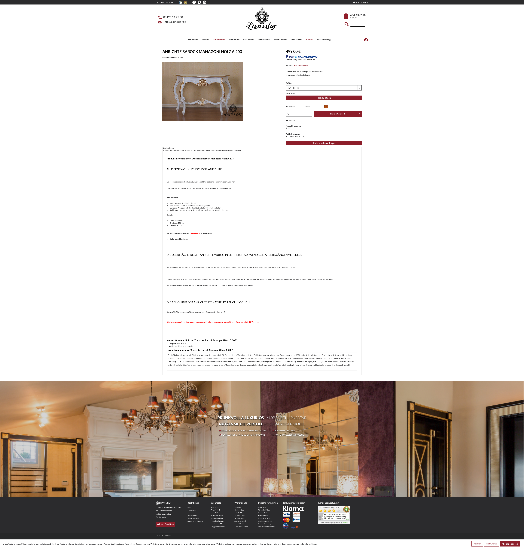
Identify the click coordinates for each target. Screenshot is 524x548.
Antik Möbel (215, 510)
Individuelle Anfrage (324, 143)
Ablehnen (477, 544)
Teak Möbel (215, 507)
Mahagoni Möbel (217, 515)
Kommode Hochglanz (266, 524)
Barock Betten (263, 513)
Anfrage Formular (365, 40)
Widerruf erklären (165, 524)
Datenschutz (192, 515)
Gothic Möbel (239, 510)
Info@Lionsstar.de (175, 21)
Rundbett (237, 507)
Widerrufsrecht (193, 518)
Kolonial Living (239, 515)
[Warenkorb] (346, 16)
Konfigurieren (491, 544)
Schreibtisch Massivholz (266, 527)
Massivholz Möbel (217, 518)
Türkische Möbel (264, 510)
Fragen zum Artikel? (177, 343)
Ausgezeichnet (166, 2)
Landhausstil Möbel (218, 524)
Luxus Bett (262, 507)
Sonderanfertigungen (195, 521)
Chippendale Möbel (218, 527)
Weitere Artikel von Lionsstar (181, 346)
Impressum (191, 510)
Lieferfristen (191, 513)
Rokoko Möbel (239, 513)
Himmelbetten (263, 515)
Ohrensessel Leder (264, 518)
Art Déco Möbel (240, 521)
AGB (189, 507)
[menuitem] (346, 16)
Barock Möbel (216, 513)
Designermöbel (239, 518)
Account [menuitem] (361, 2)
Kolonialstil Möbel (217, 521)
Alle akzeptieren (510, 543)
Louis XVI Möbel (240, 524)
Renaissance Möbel (241, 527)
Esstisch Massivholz (265, 521)
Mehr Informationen (308, 544)
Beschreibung (168, 148)
